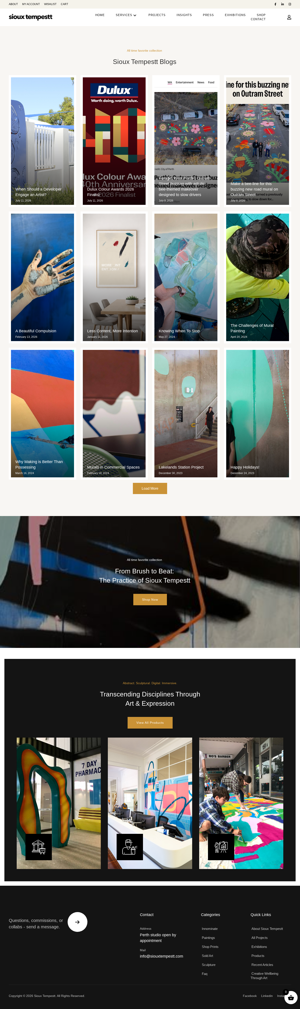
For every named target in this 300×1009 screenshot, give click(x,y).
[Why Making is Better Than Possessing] (42, 413)
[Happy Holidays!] (257, 413)
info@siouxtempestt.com (161, 956)
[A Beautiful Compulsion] (42, 277)
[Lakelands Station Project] (185, 413)
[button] (275, 4)
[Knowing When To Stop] (185, 277)
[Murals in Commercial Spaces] (114, 413)
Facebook (250, 996)
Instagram (284, 996)
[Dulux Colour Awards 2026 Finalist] (114, 141)
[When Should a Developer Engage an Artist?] (42, 141)
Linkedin (267, 996)
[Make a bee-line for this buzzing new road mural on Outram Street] (257, 141)
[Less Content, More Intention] (114, 277)
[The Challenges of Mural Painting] (257, 277)
